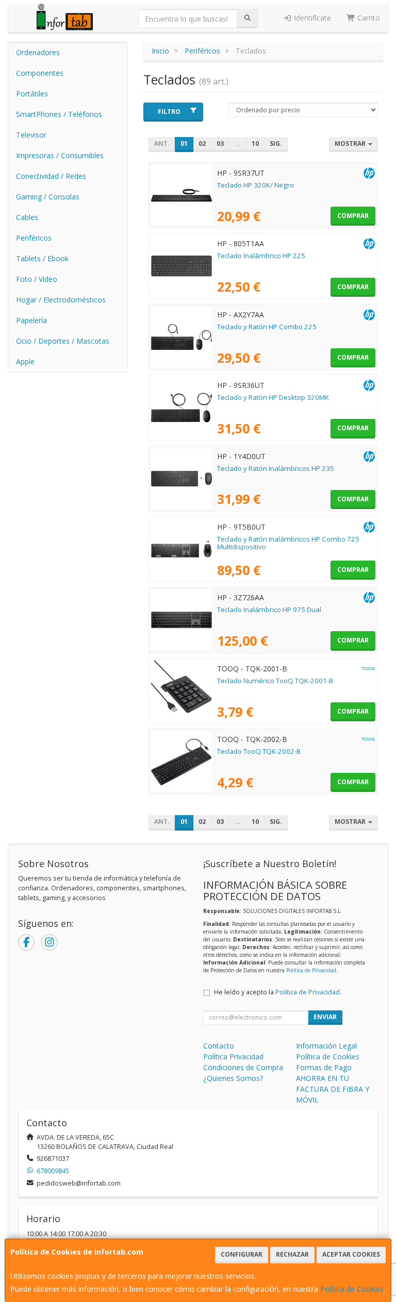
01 (184, 143)
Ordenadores (38, 52)
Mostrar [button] (351, 143)
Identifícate (311, 18)
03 (220, 143)
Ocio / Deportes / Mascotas (62, 341)
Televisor (31, 135)
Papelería (31, 320)
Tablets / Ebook (42, 258)
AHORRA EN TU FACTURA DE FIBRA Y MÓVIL (332, 1089)
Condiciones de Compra (243, 1067)
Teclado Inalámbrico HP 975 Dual (269, 609)
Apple (25, 361)
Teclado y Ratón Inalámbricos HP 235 (275, 468)
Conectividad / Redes (51, 176)
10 (255, 143)
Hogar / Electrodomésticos (61, 300)
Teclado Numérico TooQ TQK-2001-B (275, 680)
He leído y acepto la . (277, 992)
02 (202, 143)
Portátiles (32, 93)
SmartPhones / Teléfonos (59, 114)
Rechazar (292, 1254)
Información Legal (326, 1046)
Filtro (169, 111)
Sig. (276, 143)
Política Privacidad (233, 1056)
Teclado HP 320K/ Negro (255, 185)
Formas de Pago (324, 1067)
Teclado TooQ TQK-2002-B (259, 751)
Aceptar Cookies (351, 1254)
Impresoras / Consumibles (60, 155)
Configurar (241, 1254)
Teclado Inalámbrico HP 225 (261, 255)
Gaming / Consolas (47, 196)
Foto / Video (36, 279)
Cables (27, 217)
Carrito (367, 18)
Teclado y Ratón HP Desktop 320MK (273, 397)
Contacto (218, 1046)
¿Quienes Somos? (233, 1078)
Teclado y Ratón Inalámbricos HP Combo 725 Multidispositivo (288, 542)
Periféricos (34, 238)
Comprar (353, 215)
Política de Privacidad (311, 970)
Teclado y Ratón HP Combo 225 (267, 326)
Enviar (325, 1016)
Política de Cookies (352, 1289)
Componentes (39, 73)
